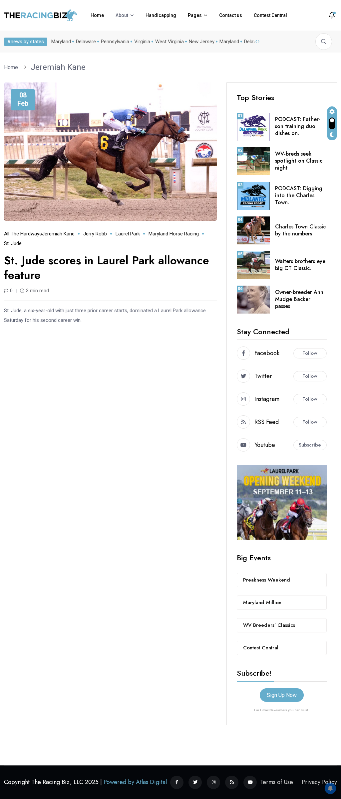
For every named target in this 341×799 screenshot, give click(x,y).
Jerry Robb (95, 234)
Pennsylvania (115, 42)
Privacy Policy (319, 782)
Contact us (230, 15)
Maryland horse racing (174, 234)
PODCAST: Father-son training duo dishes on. (297, 126)
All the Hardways (23, 234)
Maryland (61, 42)
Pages (195, 15)
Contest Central (270, 15)
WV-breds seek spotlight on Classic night (298, 161)
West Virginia (169, 42)
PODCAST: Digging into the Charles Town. (298, 195)
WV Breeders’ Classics (269, 625)
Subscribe (310, 445)
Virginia (142, 42)
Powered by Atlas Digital (135, 782)
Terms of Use (276, 782)
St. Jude (13, 243)
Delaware (86, 42)
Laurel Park (128, 234)
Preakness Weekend (266, 580)
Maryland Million (262, 602)
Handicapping (161, 15)
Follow (309, 353)
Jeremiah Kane (58, 67)
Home (97, 15)
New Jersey (201, 42)
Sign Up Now (282, 695)
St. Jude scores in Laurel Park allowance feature (106, 267)
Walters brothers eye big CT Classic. (300, 264)
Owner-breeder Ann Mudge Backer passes (299, 299)
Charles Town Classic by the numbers (300, 230)
